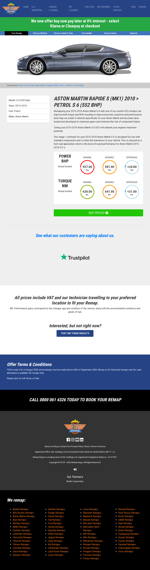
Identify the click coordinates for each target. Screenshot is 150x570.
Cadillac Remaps (21, 530)
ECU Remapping (37, 9)
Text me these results (75, 333)
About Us (49, 446)
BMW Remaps (20, 526)
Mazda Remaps (91, 519)
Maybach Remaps (92, 516)
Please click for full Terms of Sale (23, 378)
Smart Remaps (125, 530)
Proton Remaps (91, 558)
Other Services (117, 9)
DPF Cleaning (73, 9)
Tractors (89, 7)
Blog (56, 446)
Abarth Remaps (20, 509)
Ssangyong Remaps (128, 533)
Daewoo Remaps (21, 555)
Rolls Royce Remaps (129, 512)
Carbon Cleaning (53, 9)
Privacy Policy (77, 446)
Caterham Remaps (22, 533)
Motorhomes (103, 7)
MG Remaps (89, 533)
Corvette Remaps (22, 548)
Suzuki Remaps (126, 537)
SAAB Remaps (125, 519)
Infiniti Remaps (55, 533)
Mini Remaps (90, 537)
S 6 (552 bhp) (78, 85)
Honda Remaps (56, 526)
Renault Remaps (126, 509)
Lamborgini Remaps (58, 548)
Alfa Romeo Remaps (23, 512)
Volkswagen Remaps (129, 548)
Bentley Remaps (21, 523)
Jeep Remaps (55, 541)
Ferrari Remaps (56, 516)
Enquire (142, 7)
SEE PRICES (96, 213)
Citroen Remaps (21, 544)
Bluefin (69, 481)
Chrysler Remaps (21, 541)
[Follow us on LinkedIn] (81, 440)
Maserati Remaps (92, 512)
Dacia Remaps (20, 551)
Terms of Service (98, 446)
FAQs (133, 7)
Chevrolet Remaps (22, 537)
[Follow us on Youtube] (77, 440)
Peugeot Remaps (92, 551)
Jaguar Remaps (56, 537)
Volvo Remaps (125, 551)
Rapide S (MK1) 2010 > (56, 85)
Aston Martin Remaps (24, 516)
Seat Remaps (125, 523)
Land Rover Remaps (58, 551)
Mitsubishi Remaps (93, 541)
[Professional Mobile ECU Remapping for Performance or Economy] (11, 8)
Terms (87, 446)
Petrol (69, 85)
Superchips (78, 481)
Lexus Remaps (55, 555)
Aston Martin (40, 85)
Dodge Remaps (56, 512)
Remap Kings (77, 462)
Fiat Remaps (54, 519)
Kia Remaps (54, 544)
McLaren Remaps (92, 523)
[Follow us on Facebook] (68, 440)
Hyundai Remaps (56, 530)
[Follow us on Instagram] (73, 440)
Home (26, 7)
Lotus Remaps (90, 509)
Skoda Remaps (126, 526)
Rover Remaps (125, 516)
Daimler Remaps (56, 509)
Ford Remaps (55, 523)
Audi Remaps (19, 519)
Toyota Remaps (126, 541)
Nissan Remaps (91, 548)
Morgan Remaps (91, 544)
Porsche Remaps (92, 555)
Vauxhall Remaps (127, 544)
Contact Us (64, 446)
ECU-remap (28, 85)
